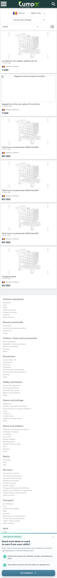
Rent (5, 462)
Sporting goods (9, 442)
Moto (5, 511)
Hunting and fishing (11, 388)
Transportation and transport (14, 493)
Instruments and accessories (14, 328)
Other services (8, 495)
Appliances (7, 404)
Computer (7, 367)
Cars (5, 506)
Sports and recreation (11, 393)
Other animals (8, 317)
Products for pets (10, 312)
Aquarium (7, 303)
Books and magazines (11, 385)
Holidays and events (11, 481)
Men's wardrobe (9, 342)
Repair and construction (12, 418)
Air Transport (8, 504)
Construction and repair (12, 476)
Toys (5, 446)
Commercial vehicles (11, 509)
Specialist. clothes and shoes (14, 344)
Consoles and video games (13, 370)
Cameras (6, 365)
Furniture (6, 414)
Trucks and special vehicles (14, 518)
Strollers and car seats (12, 444)
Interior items (8, 416)
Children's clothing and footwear (16, 429)
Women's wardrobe (10, 346)
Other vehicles (8, 523)
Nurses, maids (8, 485)
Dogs (5, 307)
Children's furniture (11, 432)
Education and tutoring (12, 478)
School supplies (9, 439)
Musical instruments (11, 390)
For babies (7, 434)
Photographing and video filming (16, 488)
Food (5, 411)
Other (5, 333)
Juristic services (9, 483)
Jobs (5, 532)
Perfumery (7, 331)
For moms (7, 437)
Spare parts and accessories (14, 516)
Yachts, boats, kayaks (11, 521)
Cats (5, 305)
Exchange (7, 460)
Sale (4, 465)
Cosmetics (7, 326)
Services (6, 315)
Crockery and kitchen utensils (15, 406)
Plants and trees (9, 310)
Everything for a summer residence (17, 409)
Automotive (7, 362)
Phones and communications (14, 372)
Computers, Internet (11, 473)
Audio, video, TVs (9, 360)
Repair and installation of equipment (17, 490)
